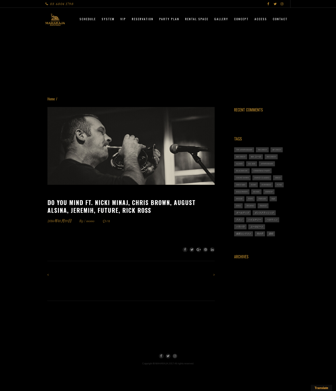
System (108, 19)
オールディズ (242, 212)
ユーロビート (256, 226)
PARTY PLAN (169, 19)
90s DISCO (271, 156)
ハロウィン (272, 219)
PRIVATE (262, 198)
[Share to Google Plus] (198, 249)
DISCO (277, 177)
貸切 (271, 233)
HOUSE (239, 198)
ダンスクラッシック (264, 212)
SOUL (238, 205)
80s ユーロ (256, 156)
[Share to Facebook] (185, 249)
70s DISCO (262, 149)
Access (261, 19)
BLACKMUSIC (242, 170)
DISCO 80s (240, 184)
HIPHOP (269, 191)
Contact (280, 19)
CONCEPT (241, 19)
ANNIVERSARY (267, 163)
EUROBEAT (266, 184)
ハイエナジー (254, 219)
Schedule (88, 19)
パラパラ (240, 226)
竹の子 (260, 233)
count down (242, 177)
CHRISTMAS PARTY (261, 170)
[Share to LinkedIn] (212, 249)
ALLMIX (239, 163)
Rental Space (196, 19)
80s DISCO (240, 156)
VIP (123, 19)
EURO (253, 184)
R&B (273, 198)
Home (51, 98)
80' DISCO (276, 149)
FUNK (279, 184)
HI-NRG (256, 191)
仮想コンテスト (243, 233)
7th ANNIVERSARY (244, 149)
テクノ (239, 219)
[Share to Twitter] (191, 249)
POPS (250, 198)
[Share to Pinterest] (205, 249)
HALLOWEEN (242, 191)
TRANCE (263, 205)
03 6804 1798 (62, 4)
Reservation (142, 19)
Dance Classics (261, 177)
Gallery (221, 19)
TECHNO (250, 205)
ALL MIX (251, 163)
